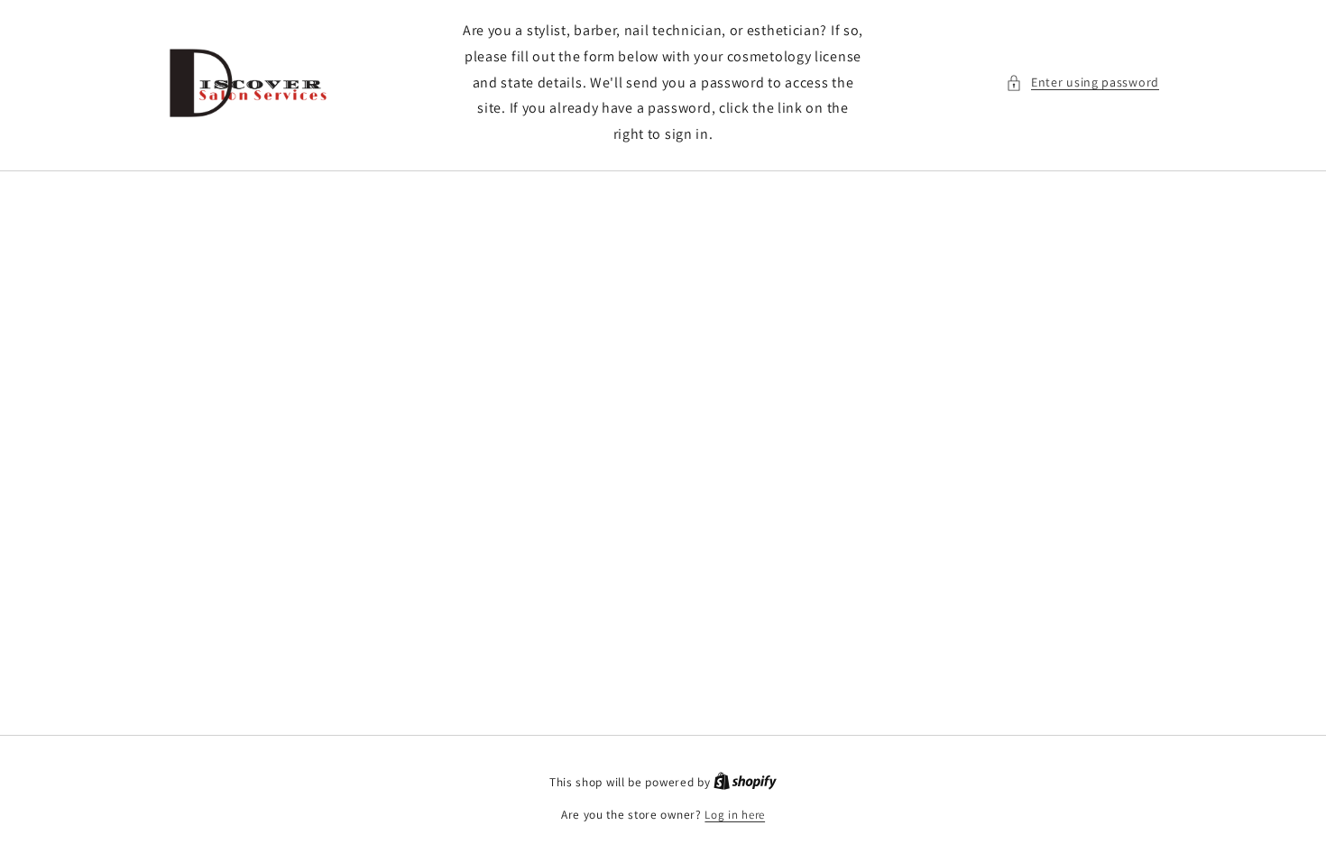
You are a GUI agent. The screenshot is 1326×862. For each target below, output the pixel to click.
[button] (1082, 82)
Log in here (734, 814)
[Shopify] (745, 782)
